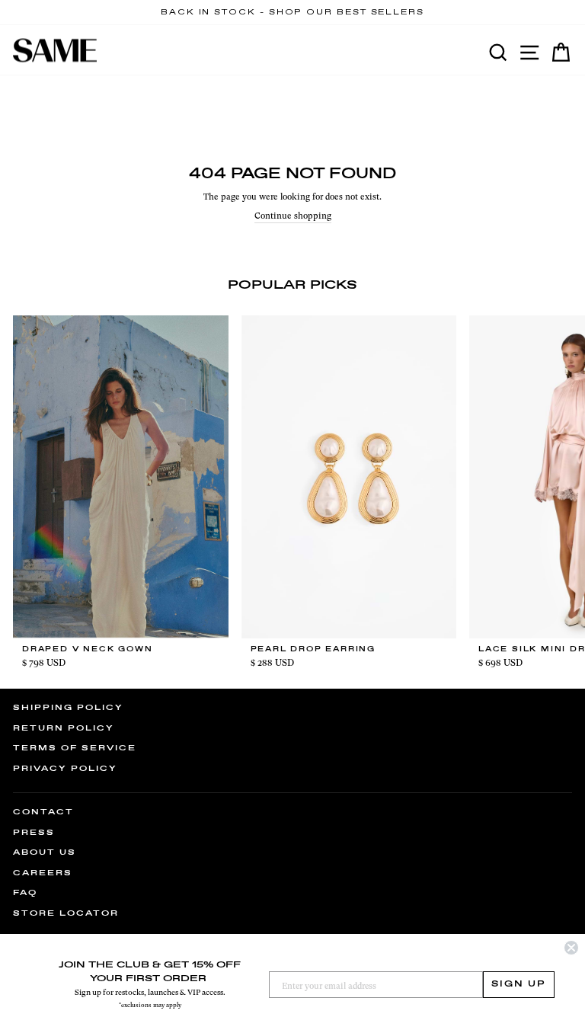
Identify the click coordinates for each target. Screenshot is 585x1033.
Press (34, 832)
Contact (43, 812)
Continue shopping (292, 216)
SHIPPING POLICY (68, 707)
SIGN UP (518, 984)
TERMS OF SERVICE (74, 748)
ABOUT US (44, 852)
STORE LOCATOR (66, 913)
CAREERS (42, 873)
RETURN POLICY (63, 728)
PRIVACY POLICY (65, 768)
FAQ (25, 892)
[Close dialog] (571, 947)
